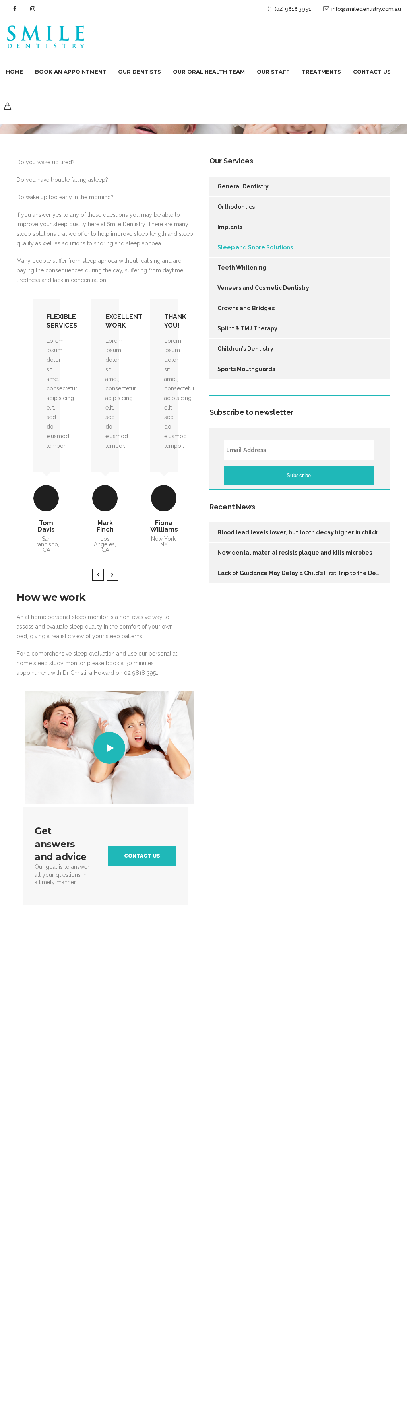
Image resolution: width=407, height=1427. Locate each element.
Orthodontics (236, 207)
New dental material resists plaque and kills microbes (294, 552)
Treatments (321, 71)
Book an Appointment (70, 71)
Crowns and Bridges (246, 308)
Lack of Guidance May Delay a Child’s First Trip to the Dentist (303, 573)
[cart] (7, 107)
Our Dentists (139, 71)
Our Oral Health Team (209, 71)
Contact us (142, 856)
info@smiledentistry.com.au (366, 9)
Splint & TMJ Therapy (247, 328)
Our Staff (273, 71)
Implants (229, 227)
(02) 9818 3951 (293, 9)
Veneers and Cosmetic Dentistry (263, 288)
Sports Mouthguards (246, 369)
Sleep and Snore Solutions (255, 247)
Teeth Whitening (241, 267)
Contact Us (372, 71)
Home (14, 71)
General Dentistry (243, 186)
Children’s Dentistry (245, 349)
